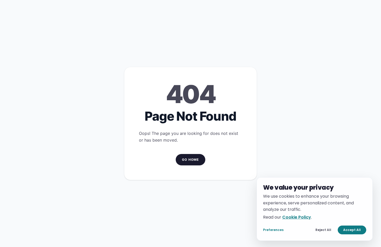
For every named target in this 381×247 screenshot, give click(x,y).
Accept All (352, 230)
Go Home (190, 159)
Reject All (323, 230)
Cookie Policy (296, 217)
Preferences (273, 230)
